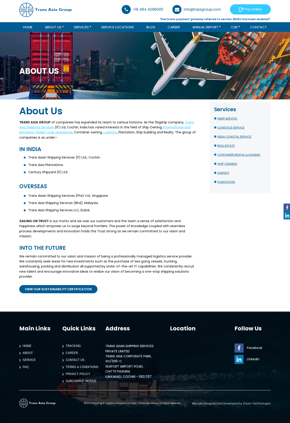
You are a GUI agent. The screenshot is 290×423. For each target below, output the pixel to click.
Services (81, 27)
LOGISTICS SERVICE (231, 127)
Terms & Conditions (82, 367)
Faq (26, 367)
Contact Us (75, 360)
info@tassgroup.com (202, 9)
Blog (150, 27)
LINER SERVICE (227, 118)
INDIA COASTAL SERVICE (234, 137)
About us (53, 27)
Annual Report (205, 27)
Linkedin (253, 359)
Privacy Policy (78, 374)
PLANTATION (226, 182)
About (28, 353)
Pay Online (253, 9)
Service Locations (117, 27)
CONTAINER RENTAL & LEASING (239, 155)
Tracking (73, 346)
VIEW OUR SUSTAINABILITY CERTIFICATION (58, 289)
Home (27, 27)
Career (174, 27)
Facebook (254, 348)
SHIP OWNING (227, 164)
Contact (258, 27)
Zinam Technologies (257, 403)
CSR (234, 27)
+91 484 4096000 (148, 9)
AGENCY (223, 173)
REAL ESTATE (226, 146)
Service (29, 360)
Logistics (110, 132)
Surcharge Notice (81, 381)
